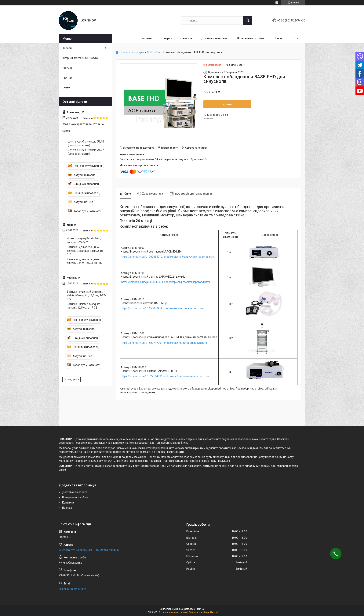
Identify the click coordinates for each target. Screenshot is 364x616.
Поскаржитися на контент (173, 612)
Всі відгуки (70, 379)
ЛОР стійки (153, 52)
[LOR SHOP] (68, 20)
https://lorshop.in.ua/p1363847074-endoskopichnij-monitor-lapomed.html (165, 281)
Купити (227, 104)
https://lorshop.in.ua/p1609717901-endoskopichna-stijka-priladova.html (164, 342)
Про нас (279, 38)
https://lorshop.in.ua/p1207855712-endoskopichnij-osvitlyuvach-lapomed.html (168, 256)
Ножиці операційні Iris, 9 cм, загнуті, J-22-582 (84, 240)
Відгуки (67, 68)
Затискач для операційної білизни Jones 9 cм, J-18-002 (84, 261)
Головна (146, 38)
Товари (165, 38)
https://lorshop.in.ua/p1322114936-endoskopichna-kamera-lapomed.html (165, 376)
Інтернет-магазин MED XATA (80, 57)
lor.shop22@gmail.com (72, 588)
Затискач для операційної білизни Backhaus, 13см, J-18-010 (85, 250)
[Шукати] (247, 20)
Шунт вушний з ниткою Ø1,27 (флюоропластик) (86, 151)
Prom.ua (200, 609)
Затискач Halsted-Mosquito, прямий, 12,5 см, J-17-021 (84, 305)
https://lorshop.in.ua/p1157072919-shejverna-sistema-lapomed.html (162, 308)
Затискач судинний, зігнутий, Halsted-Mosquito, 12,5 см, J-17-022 (86, 295)
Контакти (186, 38)
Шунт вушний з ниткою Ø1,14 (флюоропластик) (86, 143)
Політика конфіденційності (203, 612)
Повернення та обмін (250, 38)
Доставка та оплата (214, 38)
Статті (297, 38)
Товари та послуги (132, 52)
